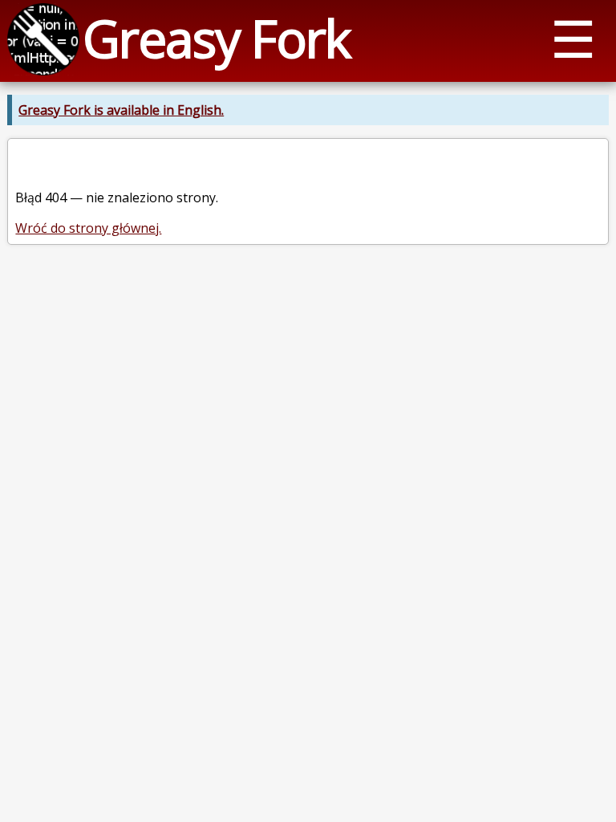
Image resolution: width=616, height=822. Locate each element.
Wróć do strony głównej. (88, 228)
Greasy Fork (216, 38)
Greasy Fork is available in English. (121, 110)
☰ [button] (573, 38)
